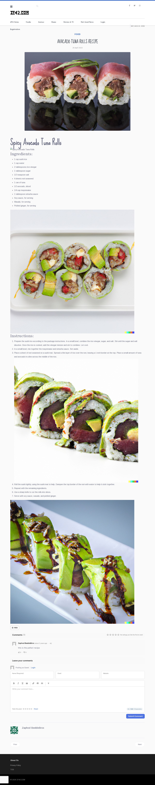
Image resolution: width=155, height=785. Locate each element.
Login (103, 22)
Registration (15, 29)
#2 (51, 643)
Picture (37, 683)
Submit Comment (135, 716)
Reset (36, 709)
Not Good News (87, 22)
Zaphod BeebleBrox (26, 643)
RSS (16, 628)
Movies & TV (68, 22)
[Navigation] (11, 6)
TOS (12, 769)
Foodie (28, 22)
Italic (18, 683)
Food (77, 34)
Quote (26, 683)
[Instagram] (139, 6)
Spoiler (48, 683)
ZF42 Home (14, 22)
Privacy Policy (15, 765)
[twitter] (134, 6)
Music (53, 22)
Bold (13, 683)
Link (33, 683)
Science (41, 22)
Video (42, 683)
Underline (22, 683)
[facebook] (129, 6)
